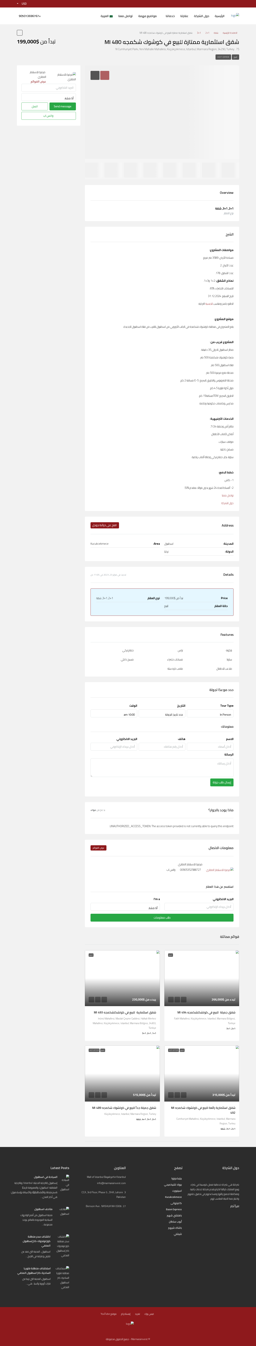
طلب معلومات (162, 917)
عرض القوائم (98, 848)
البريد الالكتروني (126, 739)
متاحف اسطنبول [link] (43, 1209)
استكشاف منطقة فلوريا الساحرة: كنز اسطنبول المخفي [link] (34, 1270)
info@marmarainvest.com (111, 1183)
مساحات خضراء (175, 659)
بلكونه (229, 650)
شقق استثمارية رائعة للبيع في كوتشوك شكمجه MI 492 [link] (203, 1110)
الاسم (230, 739)
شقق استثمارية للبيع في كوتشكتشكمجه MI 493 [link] (125, 1012)
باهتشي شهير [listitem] (174, 1215)
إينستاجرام (125, 1313)
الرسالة (229, 754)
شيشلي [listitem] (178, 1234)
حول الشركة (201, 16)
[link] (201, 978)
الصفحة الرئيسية (230, 32)
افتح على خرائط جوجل (104, 525)
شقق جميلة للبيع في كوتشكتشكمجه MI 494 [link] (206, 1012)
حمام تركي (128, 650)
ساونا (229, 659)
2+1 (207, 32)
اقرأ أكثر (234, 1206)
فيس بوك (149, 1313)
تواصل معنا (125, 16)
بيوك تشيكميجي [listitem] (173, 1184)
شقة (216, 32)
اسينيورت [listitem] (177, 1191)
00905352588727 (190, 869)
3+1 (199, 32)
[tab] (104, 75)
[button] (19, 33)
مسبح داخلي (127, 659)
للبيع (235, 57)
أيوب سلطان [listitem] (175, 1221)
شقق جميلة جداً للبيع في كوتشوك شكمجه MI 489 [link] (124, 1108)
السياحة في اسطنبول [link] (45, 1176)
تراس (180, 650)
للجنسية (209, 303)
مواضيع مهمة (147, 16)
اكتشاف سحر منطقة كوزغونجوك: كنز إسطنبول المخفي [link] (36, 1241)
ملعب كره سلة (175, 668)
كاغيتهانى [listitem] (176, 1203)
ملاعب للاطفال (224, 668)
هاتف (181, 739)
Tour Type (227, 705)
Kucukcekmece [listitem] (173, 1197)
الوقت (133, 705)
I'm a (157, 899)
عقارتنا (184, 16)
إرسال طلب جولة (222, 782)
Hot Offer (223, 57)
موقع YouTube (109, 1313)
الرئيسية (220, 16)
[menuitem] (30, 16)
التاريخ (181, 705)
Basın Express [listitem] (174, 1209)
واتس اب (171, 869)
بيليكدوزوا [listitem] (176, 1178)
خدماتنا (170, 16)
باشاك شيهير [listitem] (175, 1228)
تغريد (137, 1313)
